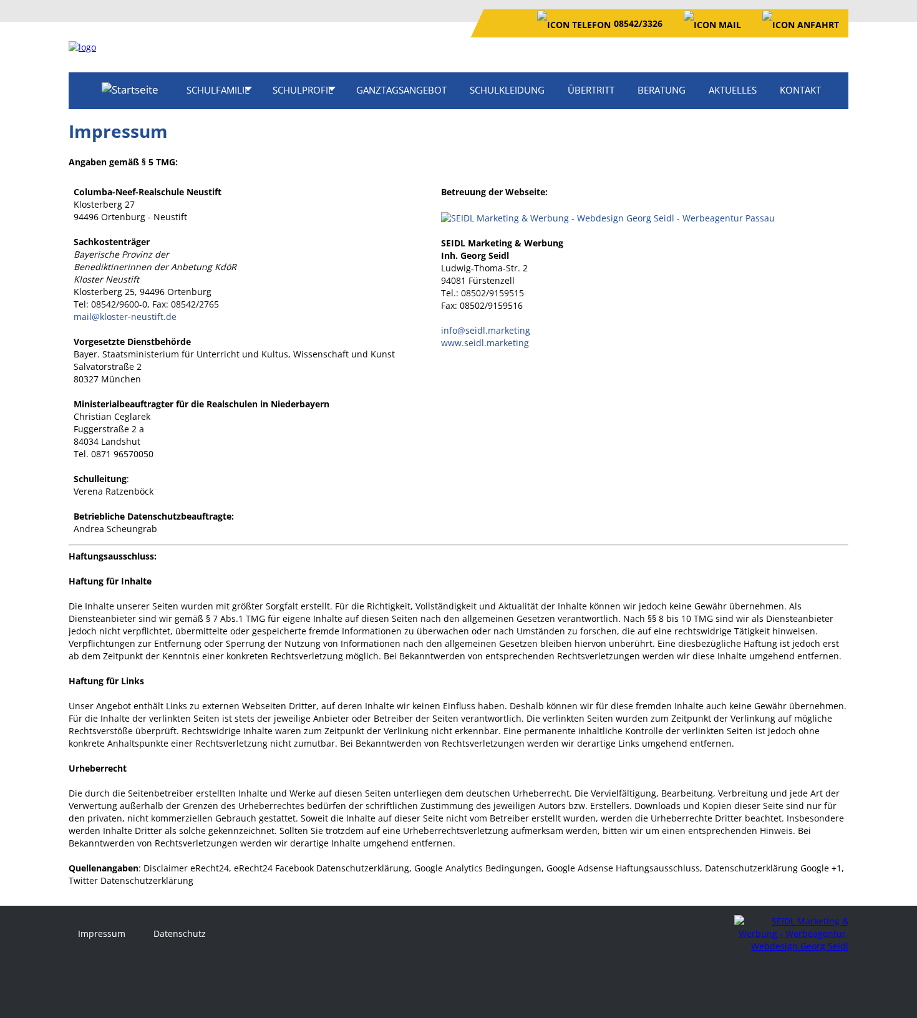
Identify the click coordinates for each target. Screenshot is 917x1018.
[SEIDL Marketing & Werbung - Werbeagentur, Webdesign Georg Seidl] (791, 933)
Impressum (101, 933)
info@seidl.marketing (485, 330)
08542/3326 (638, 23)
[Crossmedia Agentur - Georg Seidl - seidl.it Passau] (608, 217)
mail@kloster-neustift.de (125, 316)
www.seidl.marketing (485, 343)
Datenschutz (179, 933)
